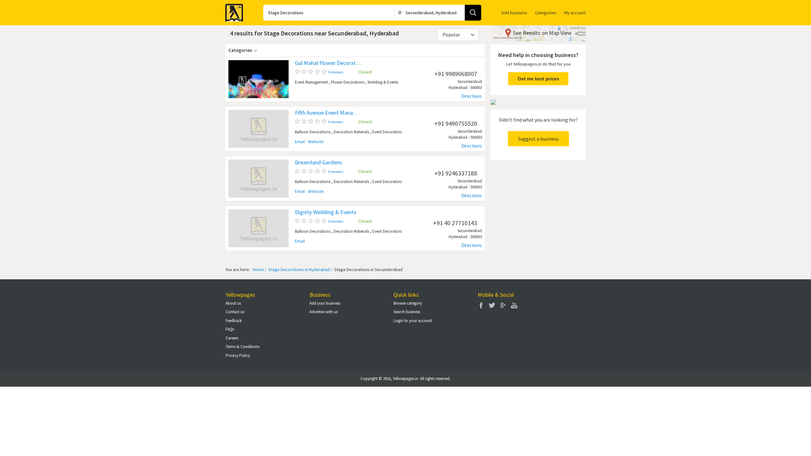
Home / (259, 269)
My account (575, 13)
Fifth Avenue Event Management (328, 112)
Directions (471, 96)
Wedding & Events (382, 82)
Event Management (311, 82)
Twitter (492, 305)
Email (300, 141)
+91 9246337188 (455, 173)
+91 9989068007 (455, 74)
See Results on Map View (542, 32)
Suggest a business (538, 139)
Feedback (234, 320)
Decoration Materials (351, 132)
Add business (514, 13)
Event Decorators (387, 132)
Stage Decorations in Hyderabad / (299, 269)
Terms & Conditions (242, 346)
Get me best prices (538, 78)
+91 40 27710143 (455, 223)
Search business (406, 311)
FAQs (230, 329)
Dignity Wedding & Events (325, 212)
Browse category (407, 303)
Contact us (235, 311)
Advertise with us (324, 311)
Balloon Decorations (312, 132)
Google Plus (503, 305)
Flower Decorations (347, 82)
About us (233, 303)
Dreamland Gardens (318, 162)
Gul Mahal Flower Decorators (328, 63)
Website (316, 141)
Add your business (325, 303)
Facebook (481, 305)
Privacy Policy (238, 355)
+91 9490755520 (455, 123)
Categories (545, 13)
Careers (232, 338)
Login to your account (412, 320)
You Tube (514, 305)
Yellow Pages (232, 11)
